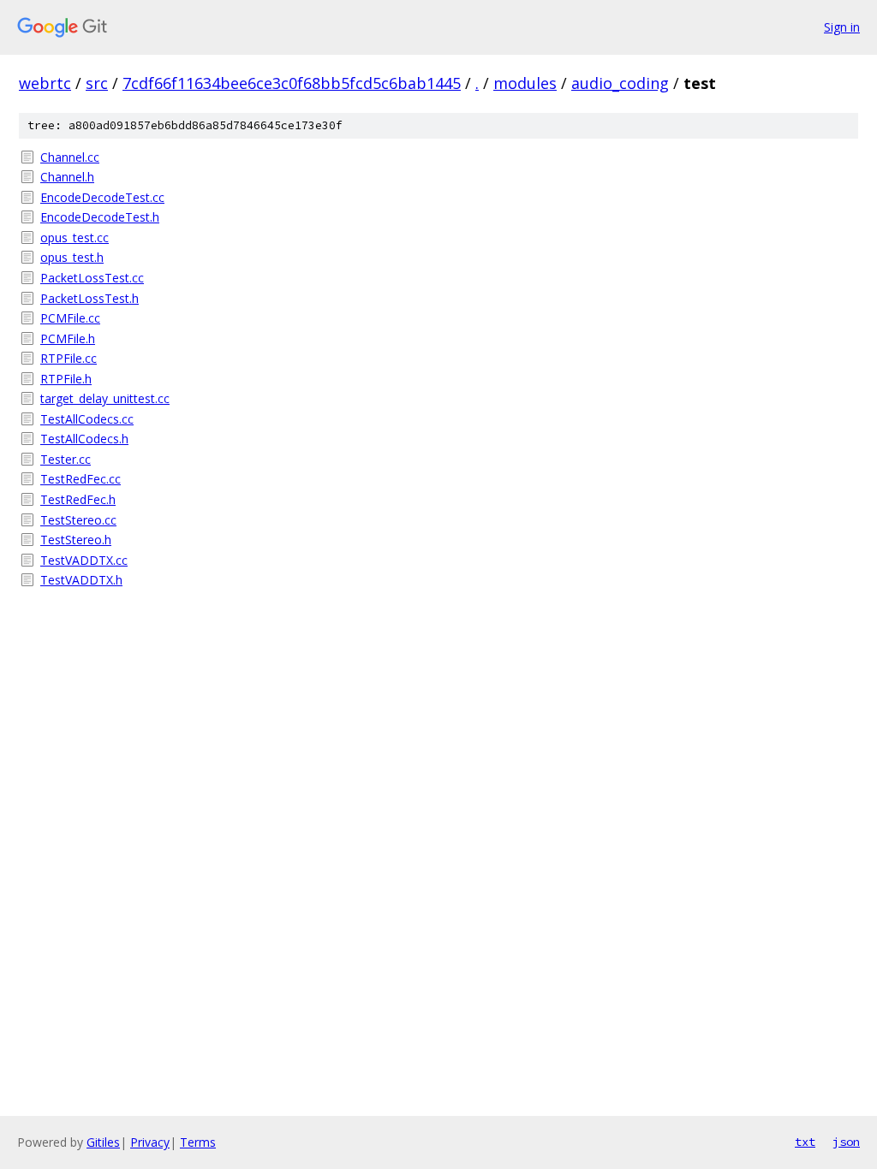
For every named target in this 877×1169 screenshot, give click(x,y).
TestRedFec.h (78, 499)
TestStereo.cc (78, 520)
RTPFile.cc (68, 358)
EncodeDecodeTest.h (99, 217)
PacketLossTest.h (89, 298)
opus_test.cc (74, 237)
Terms (198, 1142)
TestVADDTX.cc (84, 560)
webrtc (45, 83)
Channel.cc (69, 157)
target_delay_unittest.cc (105, 398)
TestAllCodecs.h (84, 438)
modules (525, 83)
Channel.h (67, 177)
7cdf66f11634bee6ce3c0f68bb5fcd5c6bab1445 (291, 83)
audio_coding (620, 83)
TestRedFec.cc (80, 479)
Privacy (150, 1142)
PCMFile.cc (70, 318)
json (846, 1141)
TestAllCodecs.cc (87, 419)
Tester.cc (65, 459)
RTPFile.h (66, 379)
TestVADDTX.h (81, 580)
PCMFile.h (67, 338)
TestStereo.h (75, 539)
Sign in (842, 27)
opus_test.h (72, 257)
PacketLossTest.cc (92, 278)
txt (805, 1141)
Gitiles (103, 1142)
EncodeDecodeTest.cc (102, 197)
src (97, 83)
